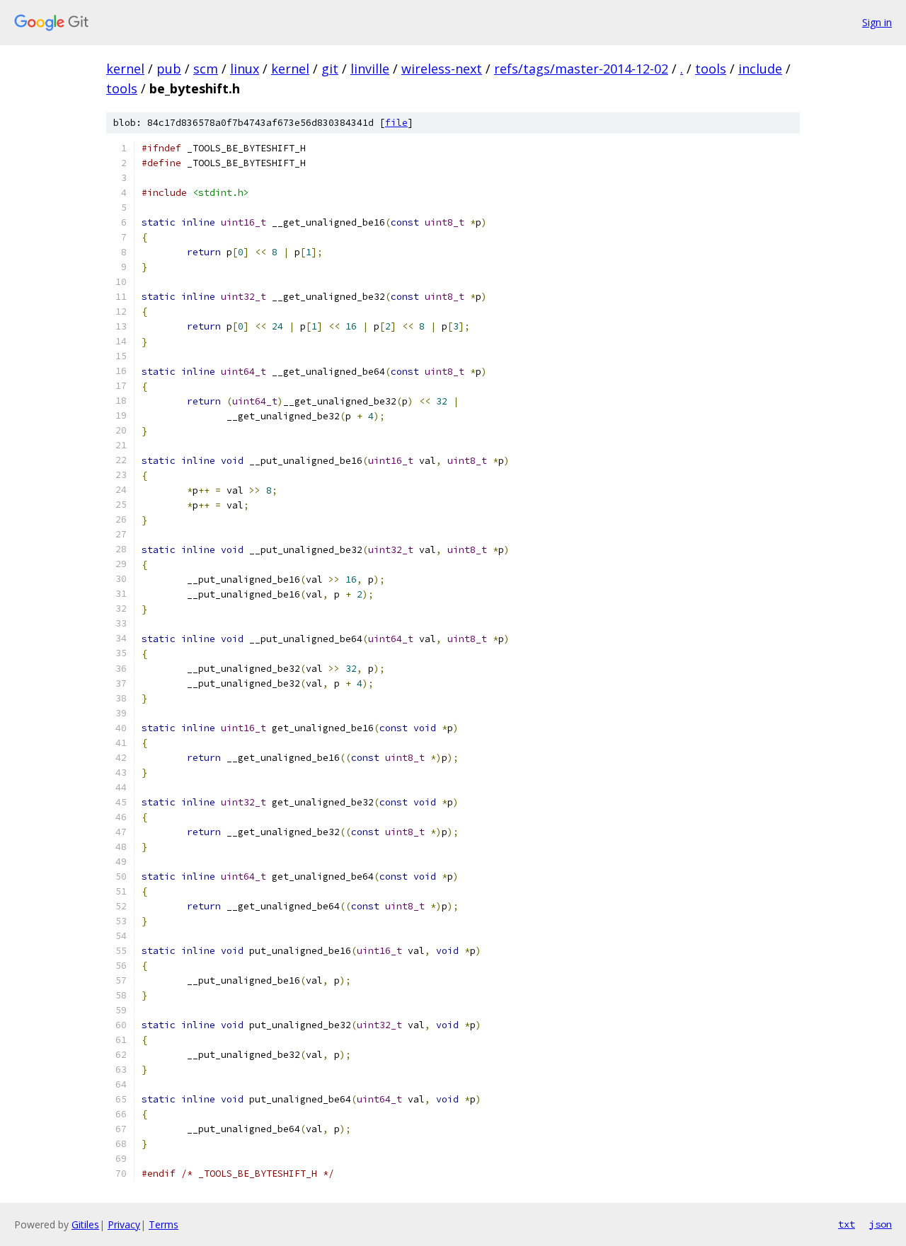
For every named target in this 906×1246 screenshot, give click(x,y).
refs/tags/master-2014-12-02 (581, 68)
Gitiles (85, 1224)
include (760, 68)
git (329, 68)
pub (168, 68)
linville (369, 68)
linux (244, 68)
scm (205, 68)
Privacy (124, 1224)
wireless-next (441, 68)
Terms (163, 1224)
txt (846, 1224)
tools (710, 68)
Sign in (877, 22)
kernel (125, 68)
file (396, 123)
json (880, 1224)
